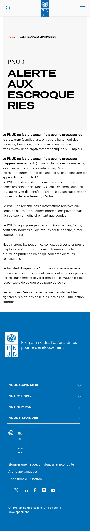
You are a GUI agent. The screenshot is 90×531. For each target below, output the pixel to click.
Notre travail (21, 395)
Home (11, 36)
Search (8, 8)
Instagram (44, 490)
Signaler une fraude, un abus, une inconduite (41, 464)
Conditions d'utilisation (25, 478)
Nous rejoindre (23, 417)
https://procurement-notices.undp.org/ (31, 172)
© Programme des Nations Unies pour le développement (34, 510)
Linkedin (25, 490)
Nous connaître (23, 384)
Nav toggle (82, 8)
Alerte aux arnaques (23, 471)
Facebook (35, 490)
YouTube (53, 490)
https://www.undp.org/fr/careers (26, 148)
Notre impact (20, 406)
